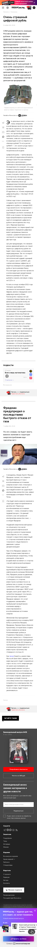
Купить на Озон (19, 939)
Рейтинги (6, 862)
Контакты (6, 883)
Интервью (6, 844)
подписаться (24, 392)
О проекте (7, 874)
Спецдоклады (7, 865)
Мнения (6, 847)
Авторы (5, 880)
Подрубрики (7, 838)
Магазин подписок (15, 890)
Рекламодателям (8, 895)
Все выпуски (7, 385)
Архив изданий (8, 859)
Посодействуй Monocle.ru (12, 898)
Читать (13, 392)
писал (11, 656)
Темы (5, 841)
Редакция (6, 877)
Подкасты (8, 365)
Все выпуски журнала (10, 856)
